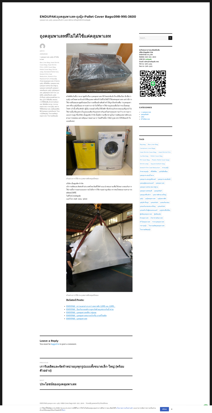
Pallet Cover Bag (46, 69)
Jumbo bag (144, 156)
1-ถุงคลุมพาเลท (44, 57)
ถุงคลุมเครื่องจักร (145, 195)
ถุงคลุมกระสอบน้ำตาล (147, 175)
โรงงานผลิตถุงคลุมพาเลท (156, 226)
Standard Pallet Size (51, 72)
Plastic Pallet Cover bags (160, 160)
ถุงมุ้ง (51, 57)
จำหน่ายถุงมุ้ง (144, 171)
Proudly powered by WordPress (97, 403)
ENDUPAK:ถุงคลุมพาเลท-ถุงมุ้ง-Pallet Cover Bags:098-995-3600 (88, 16)
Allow (164, 409)
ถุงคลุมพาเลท (55, 83)
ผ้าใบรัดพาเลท (145, 119)
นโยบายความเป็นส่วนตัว (124, 408)
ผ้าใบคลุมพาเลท (145, 222)
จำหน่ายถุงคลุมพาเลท (47, 81)
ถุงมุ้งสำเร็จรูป (144, 202)
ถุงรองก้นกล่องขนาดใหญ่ (147, 206)
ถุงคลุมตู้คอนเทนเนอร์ (147, 183)
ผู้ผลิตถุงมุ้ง (157, 214)
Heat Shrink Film (164, 152)
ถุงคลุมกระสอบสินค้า (164, 179)
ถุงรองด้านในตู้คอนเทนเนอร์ (148, 210)
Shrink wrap (144, 164)
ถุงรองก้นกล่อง (164, 202)
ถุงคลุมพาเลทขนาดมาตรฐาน (49, 86)
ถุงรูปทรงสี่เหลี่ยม (165, 210)
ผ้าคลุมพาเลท (144, 218)
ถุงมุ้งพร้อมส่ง (48, 95)
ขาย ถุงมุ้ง (165, 167)
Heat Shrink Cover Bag (148, 152)
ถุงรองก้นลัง (161, 206)
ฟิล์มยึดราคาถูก (47, 104)
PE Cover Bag (145, 160)
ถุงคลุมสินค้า (145, 114)
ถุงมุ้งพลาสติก (162, 198)
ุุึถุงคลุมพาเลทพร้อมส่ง (49, 111)
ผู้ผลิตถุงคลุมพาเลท (146, 214)
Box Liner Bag (45, 62)
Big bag (143, 144)
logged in (55, 344)
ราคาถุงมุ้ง (50, 106)
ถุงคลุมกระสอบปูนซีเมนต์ (148, 179)
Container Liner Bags (147, 148)
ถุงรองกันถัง (154, 202)
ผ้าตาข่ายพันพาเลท (157, 218)
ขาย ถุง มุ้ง (53, 79)
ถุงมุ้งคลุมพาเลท (150, 198)
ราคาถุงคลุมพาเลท (158, 222)
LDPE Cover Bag (50, 67)
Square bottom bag (158, 164)
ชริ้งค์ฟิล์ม (47, 83)
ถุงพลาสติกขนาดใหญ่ (159, 195)
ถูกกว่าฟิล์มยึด (47, 99)
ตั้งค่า (63, 410)
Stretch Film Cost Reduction (150, 167)
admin (42, 51)
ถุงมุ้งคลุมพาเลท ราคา (50, 93)
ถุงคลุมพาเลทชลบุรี (46, 88)
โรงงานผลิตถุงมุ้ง (52, 116)
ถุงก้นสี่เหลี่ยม (163, 171)
